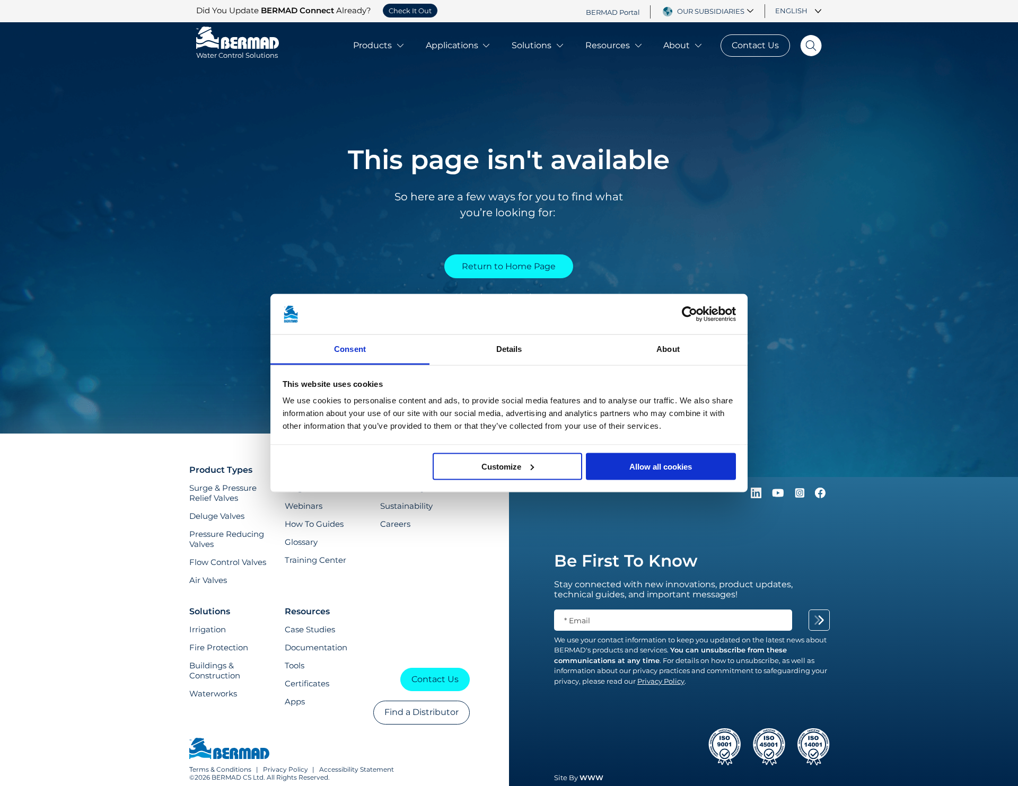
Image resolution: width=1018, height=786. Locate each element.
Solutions (531, 45)
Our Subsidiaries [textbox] (710, 11)
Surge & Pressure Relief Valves (223, 493)
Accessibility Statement (356, 769)
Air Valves (208, 580)
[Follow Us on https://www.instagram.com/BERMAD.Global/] (800, 495)
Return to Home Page (509, 266)
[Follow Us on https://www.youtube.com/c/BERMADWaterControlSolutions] (779, 495)
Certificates (307, 683)
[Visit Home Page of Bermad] (229, 749)
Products (372, 45)
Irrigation (207, 629)
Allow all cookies (660, 466)
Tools (294, 665)
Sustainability (406, 506)
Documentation (316, 647)
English (791, 10)
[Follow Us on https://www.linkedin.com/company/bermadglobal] (757, 495)
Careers (395, 524)
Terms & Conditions (220, 769)
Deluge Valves (216, 516)
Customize (501, 466)
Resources (607, 45)
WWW (591, 777)
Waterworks (213, 693)
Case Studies (310, 629)
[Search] (806, 45)
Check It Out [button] (410, 10)
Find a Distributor (421, 712)
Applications (452, 45)
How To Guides (314, 524)
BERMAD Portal (613, 11)
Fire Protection (218, 647)
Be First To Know (625, 561)
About (676, 45)
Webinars (303, 506)
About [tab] (668, 349)
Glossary (301, 542)
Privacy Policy (285, 769)
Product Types (220, 470)
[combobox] (717, 11)
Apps (295, 701)
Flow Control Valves (227, 562)
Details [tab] (509, 349)
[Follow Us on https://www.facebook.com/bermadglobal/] (820, 495)
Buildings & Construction (214, 670)
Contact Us (755, 45)
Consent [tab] (350, 349)
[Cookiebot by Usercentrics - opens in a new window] (689, 314)
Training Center (315, 560)
